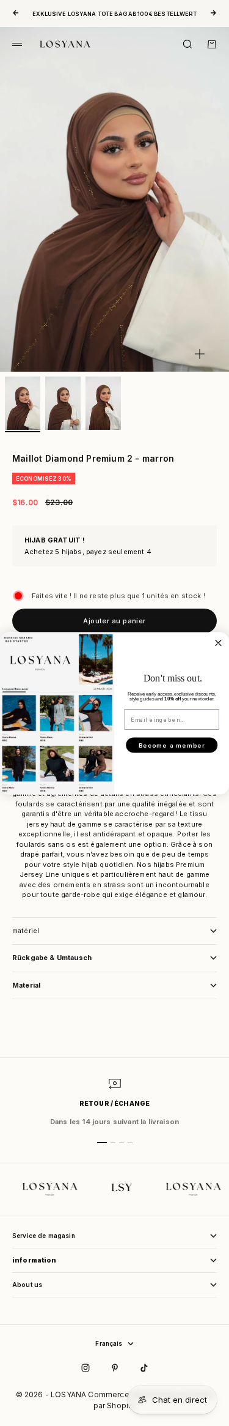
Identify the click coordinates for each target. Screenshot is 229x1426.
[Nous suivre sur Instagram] (85, 1368)
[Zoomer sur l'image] (199, 354)
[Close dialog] (218, 643)
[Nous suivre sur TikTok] (144, 1368)
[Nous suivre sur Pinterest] (115, 1368)
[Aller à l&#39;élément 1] (22, 403)
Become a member (172, 745)
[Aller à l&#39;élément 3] (103, 403)
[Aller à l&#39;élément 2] (63, 403)
